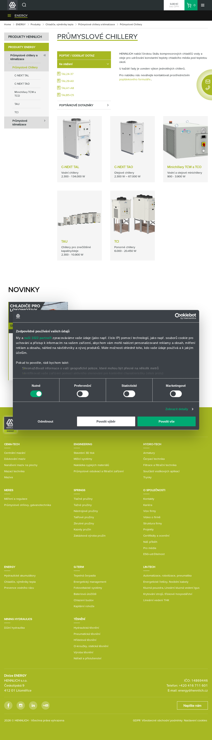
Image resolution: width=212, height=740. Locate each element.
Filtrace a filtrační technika (159, 465)
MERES (8, 490)
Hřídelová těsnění (85, 639)
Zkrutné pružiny (84, 523)
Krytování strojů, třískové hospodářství (167, 594)
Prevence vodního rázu (19, 587)
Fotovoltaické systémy (88, 587)
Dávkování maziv (14, 458)
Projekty (148, 529)
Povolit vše (167, 421)
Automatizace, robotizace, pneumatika (167, 575)
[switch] (83, 393)
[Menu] (203, 5)
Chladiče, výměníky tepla (59, 24)
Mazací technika (14, 471)
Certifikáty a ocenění (156, 535)
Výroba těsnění (83, 652)
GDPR (137, 720)
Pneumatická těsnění (87, 633)
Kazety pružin (82, 529)
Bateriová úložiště (85, 594)
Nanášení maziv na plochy (20, 465)
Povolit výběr (106, 421)
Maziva (8, 477)
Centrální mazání (14, 452)
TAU (16, 104)
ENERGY (21, 15)
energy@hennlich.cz (193, 690)
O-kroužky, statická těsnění (91, 646)
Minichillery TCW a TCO (25, 93)
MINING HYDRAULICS (18, 619)
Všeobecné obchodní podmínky (162, 720)
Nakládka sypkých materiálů (91, 465)
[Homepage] (10, 424)
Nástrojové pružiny (86, 511)
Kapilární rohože (84, 606)
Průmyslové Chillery (25, 67)
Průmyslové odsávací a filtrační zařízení (99, 471)
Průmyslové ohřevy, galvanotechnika (27, 505)
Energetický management (90, 581)
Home (7, 24)
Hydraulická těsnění (86, 627)
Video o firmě (151, 517)
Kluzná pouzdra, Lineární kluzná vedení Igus (171, 587)
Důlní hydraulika (14, 627)
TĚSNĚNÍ (79, 619)
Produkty (36, 24)
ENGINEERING (83, 444)
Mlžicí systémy (83, 458)
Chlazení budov (84, 600)
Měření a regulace (15, 498)
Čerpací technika (154, 458)
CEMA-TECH (12, 444)
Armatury (149, 452)
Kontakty (148, 498)
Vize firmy (149, 511)
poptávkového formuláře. (135, 79)
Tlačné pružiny (83, 498)
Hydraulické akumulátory (20, 575)
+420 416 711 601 (193, 685)
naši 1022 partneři (38, 337)
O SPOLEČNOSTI (154, 490)
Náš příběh (150, 541)
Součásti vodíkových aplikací (161, 471)
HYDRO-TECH (152, 444)
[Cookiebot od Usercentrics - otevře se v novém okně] (178, 316)
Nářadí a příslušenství (87, 658)
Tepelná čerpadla (85, 575)
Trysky (147, 477)
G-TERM (79, 566)
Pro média (149, 548)
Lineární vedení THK (156, 600)
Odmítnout (45, 421)
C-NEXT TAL (21, 75)
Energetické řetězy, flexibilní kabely (165, 581)
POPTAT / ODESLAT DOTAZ (76, 55)
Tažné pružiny (83, 505)
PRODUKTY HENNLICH (25, 36)
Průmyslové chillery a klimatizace (96, 24)
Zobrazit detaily (176, 409)
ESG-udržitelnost (154, 554)
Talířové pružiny (84, 517)
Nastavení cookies (195, 720)
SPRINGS (79, 490)
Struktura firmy (152, 523)
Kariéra (147, 505)
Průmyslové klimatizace (19, 122)
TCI (16, 112)
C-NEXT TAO (22, 83)
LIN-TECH (149, 566)
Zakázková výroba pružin (90, 535)
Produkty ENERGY (21, 47)
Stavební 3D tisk (84, 452)
